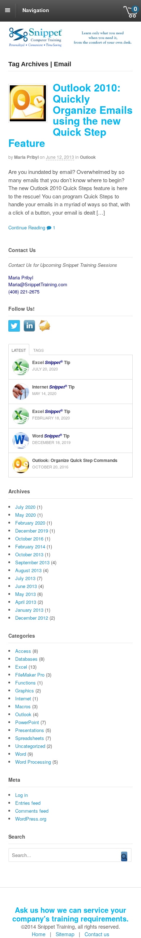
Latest (19, 350)
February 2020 (30, 522)
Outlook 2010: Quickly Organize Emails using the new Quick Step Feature (70, 115)
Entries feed (27, 802)
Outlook (88, 157)
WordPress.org (30, 818)
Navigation (35, 10)
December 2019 (31, 530)
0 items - (131, 11)
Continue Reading (26, 227)
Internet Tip (53, 386)
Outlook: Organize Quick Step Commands (75, 460)
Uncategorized (30, 745)
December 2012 (31, 617)
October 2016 (29, 538)
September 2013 (32, 562)
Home (39, 934)
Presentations (29, 730)
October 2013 (29, 554)
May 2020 (25, 514)
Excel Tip (51, 362)
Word (20, 753)
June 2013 (26, 586)
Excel (21, 666)
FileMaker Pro (29, 674)
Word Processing (33, 761)
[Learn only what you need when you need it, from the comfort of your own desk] (70, 45)
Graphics (24, 690)
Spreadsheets (29, 738)
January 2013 (29, 609)
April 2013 (25, 601)
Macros (23, 706)
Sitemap (65, 934)
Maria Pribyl (26, 157)
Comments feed (31, 810)
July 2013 (25, 578)
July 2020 (25, 506)
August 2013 (28, 570)
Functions (25, 682)
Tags (38, 350)
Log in (21, 794)
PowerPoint (27, 722)
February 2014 (30, 546)
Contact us (97, 934)
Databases (26, 658)
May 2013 (25, 594)
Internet (23, 698)
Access (23, 650)
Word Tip (50, 435)
